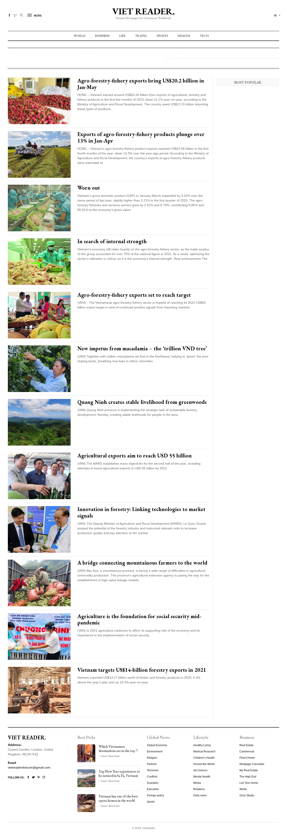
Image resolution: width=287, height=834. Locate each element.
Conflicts (152, 776)
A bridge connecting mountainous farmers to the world (142, 562)
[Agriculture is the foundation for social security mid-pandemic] (39, 636)
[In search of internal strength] (39, 261)
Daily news (200, 795)
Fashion (152, 764)
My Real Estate (248, 770)
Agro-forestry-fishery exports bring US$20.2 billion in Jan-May (140, 84)
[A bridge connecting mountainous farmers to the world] (39, 582)
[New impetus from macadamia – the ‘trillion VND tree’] (39, 368)
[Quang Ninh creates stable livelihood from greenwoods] (39, 422)
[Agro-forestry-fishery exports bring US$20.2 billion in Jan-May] (39, 100)
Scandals (152, 782)
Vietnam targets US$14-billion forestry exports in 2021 (141, 669)
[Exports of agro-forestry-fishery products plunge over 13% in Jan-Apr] (39, 154)
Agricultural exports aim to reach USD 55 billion (134, 455)
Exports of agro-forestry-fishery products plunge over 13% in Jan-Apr (140, 137)
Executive (153, 789)
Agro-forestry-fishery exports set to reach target (134, 294)
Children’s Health (204, 757)
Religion (152, 757)
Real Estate (246, 745)
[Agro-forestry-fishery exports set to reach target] (39, 314)
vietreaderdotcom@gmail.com (29, 767)
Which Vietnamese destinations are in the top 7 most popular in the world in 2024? (119, 753)
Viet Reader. (143, 11)
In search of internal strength (112, 241)
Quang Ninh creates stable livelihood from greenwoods (142, 402)
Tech (204, 36)
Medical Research (204, 751)
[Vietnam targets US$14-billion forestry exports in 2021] (39, 689)
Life (122, 36)
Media (197, 782)
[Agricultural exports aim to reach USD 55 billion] (39, 475)
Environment (154, 751)
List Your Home (248, 782)
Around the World (204, 764)
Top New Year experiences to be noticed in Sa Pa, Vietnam (119, 773)
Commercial (246, 751)
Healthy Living (202, 745)
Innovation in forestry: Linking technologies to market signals (141, 512)
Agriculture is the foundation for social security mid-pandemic (139, 619)
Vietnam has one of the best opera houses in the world (118, 798)
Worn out (88, 187)
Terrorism (152, 770)
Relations (199, 789)
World (79, 36)
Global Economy (157, 745)
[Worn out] (39, 207)
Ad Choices (200, 770)
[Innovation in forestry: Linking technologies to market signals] (39, 529)
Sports (162, 36)
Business (102, 36)
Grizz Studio (246, 795)
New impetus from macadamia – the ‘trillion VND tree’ (142, 348)
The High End (247, 776)
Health (184, 36)
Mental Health (201, 776)
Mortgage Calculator (251, 764)
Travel (141, 36)
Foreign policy (155, 795)
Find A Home (247, 757)
